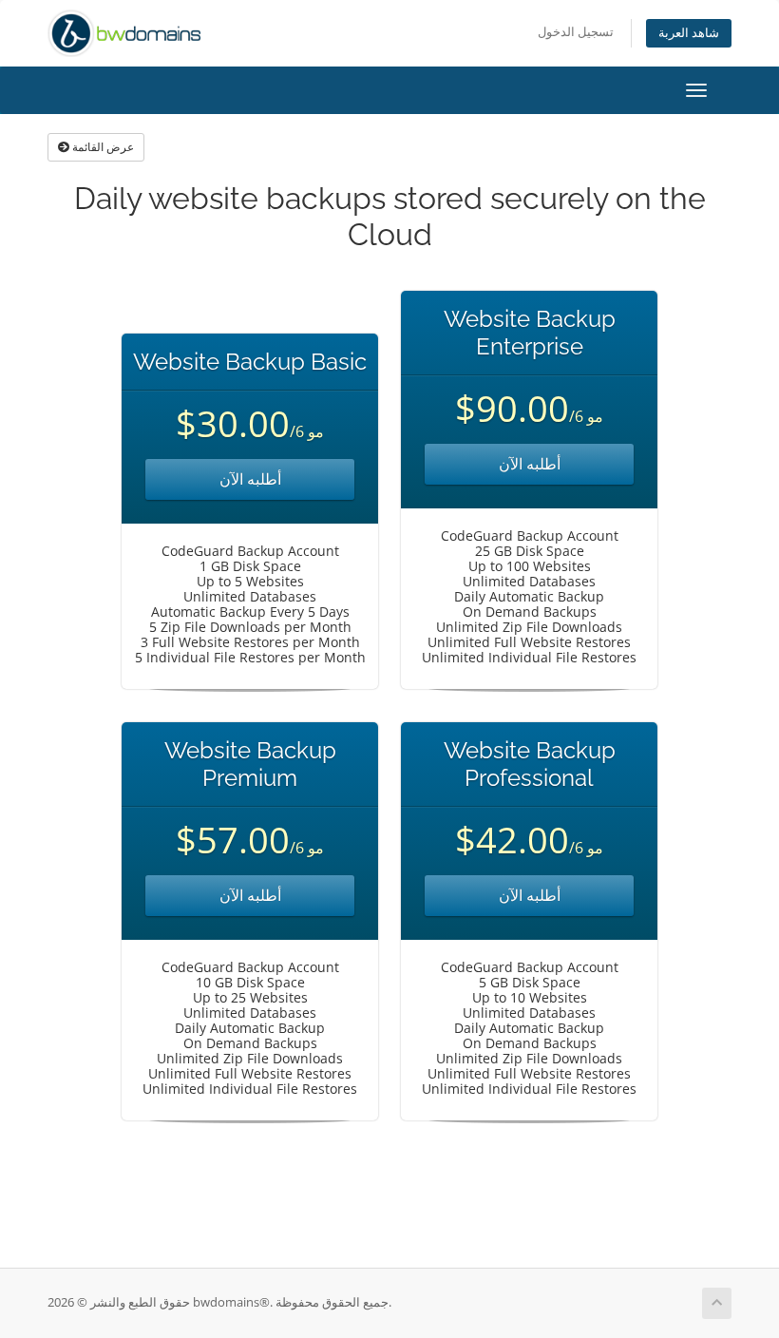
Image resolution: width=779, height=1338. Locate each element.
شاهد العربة (688, 33)
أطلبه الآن (250, 478)
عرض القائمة (101, 147)
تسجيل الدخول (576, 32)
